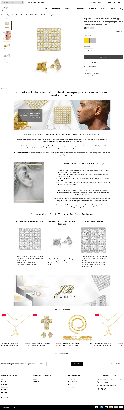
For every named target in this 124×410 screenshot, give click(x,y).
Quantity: (87, 46)
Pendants (93, 9)
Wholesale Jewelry (96, 2)
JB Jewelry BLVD (11, 407)
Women (3, 381)
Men (2, 379)
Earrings (81, 9)
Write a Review (118, 31)
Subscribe (76, 364)
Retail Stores (72, 381)
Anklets (104, 9)
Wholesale (71, 379)
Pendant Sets (5, 395)
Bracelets (69, 9)
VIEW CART (93, 62)
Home (46, 9)
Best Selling (5, 397)
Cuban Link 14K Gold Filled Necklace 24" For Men (71, 344)
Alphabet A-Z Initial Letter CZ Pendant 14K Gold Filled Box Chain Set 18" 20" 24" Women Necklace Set (10, 344)
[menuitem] (46, 9)
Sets (113, 9)
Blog (69, 384)
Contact (36, 381)
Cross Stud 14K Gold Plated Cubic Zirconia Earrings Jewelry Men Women (41, 344)
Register (116, 2)
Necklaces (56, 9)
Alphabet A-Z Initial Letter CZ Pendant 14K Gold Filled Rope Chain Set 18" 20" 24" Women (103, 344)
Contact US (72, 387)
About (35, 379)
